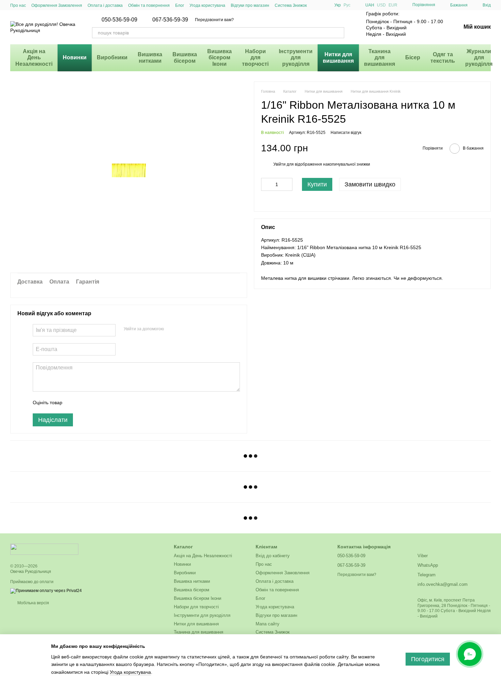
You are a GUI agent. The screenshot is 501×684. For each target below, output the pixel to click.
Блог (179, 5)
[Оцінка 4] (106, 402)
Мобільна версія (32, 603)
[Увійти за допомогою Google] (182, 329)
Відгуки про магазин (250, 5)
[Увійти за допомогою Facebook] (171, 329)
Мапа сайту (267, 623)
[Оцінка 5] (117, 402)
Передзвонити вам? (214, 19)
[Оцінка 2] (84, 402)
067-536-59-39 (170, 19)
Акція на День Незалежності (33, 57)
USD (381, 5)
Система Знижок (291, 5)
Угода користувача (207, 5)
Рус (347, 5)
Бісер (412, 57)
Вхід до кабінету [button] (273, 555)
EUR (393, 5)
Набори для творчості (255, 57)
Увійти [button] (279, 164)
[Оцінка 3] (95, 402)
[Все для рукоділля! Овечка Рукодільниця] (44, 549)
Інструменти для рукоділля (296, 57)
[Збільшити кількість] (287, 184)
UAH (369, 5)
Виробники (112, 57)
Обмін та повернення (149, 5)
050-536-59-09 (119, 19)
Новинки (75, 57)
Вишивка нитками (150, 57)
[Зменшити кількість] (266, 184)
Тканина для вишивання (379, 57)
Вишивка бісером (184, 57)
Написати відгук (346, 132)
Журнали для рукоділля (478, 57)
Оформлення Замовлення (56, 5)
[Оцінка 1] (73, 402)
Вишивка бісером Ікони (219, 57)
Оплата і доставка (105, 5)
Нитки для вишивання (338, 57)
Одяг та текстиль (442, 57)
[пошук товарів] (338, 32)
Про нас (18, 5)
